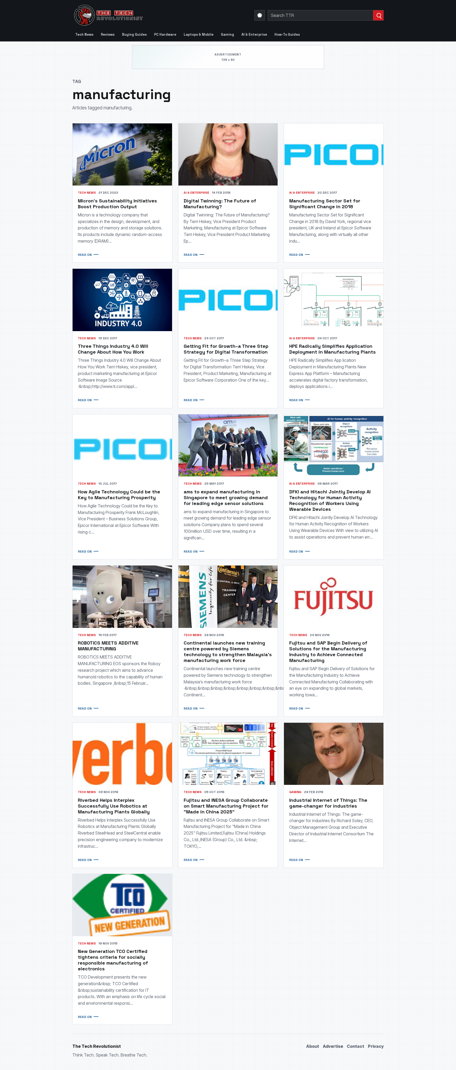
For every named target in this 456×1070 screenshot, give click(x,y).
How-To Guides (287, 34)
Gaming (227, 34)
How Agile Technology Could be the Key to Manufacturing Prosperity (119, 495)
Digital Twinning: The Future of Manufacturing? (220, 204)
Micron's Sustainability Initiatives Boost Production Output (117, 204)
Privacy (376, 1046)
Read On (85, 255)
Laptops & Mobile (198, 34)
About (312, 1046)
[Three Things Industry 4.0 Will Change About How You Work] (122, 300)
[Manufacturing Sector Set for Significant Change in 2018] (333, 154)
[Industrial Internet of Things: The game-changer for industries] (333, 754)
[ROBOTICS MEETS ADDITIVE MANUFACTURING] (122, 597)
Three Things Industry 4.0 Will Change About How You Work (113, 349)
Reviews (108, 34)
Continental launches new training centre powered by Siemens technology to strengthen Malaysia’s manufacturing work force (228, 651)
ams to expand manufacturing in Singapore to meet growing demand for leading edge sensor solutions (226, 497)
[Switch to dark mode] (259, 15)
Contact (355, 1046)
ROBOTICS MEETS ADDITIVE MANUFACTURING (108, 646)
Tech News (84, 34)
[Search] (378, 15)
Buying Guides (134, 34)
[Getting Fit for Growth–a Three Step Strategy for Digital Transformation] (228, 300)
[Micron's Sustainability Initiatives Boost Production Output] (122, 154)
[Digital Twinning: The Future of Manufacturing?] (228, 154)
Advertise (333, 1046)
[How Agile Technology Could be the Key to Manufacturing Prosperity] (122, 445)
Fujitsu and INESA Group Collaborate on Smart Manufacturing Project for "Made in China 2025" (226, 806)
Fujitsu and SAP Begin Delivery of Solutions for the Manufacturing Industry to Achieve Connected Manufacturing (328, 651)
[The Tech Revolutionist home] (146, 15)
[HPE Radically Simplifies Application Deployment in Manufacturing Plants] (333, 300)
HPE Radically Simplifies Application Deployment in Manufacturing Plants (332, 349)
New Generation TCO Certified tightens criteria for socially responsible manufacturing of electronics (113, 960)
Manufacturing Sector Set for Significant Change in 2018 (324, 204)
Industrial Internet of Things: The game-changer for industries (328, 803)
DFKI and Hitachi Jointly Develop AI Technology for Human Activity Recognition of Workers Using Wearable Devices (329, 500)
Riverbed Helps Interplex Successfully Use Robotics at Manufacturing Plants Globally (114, 806)
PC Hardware (165, 34)
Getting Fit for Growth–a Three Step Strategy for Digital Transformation (226, 349)
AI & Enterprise (254, 34)
